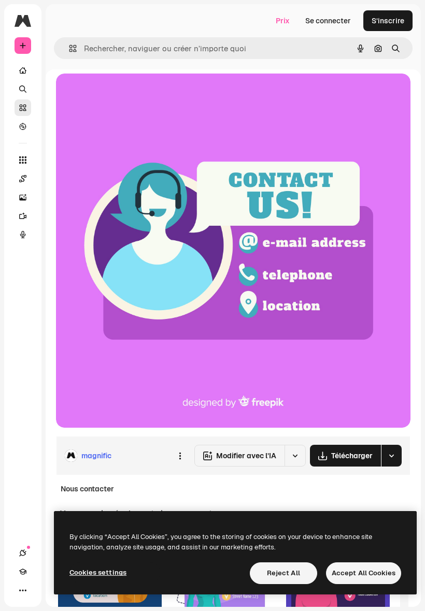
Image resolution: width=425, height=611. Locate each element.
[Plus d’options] (179, 455)
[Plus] (23, 590)
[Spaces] (23, 178)
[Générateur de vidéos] (23, 216)
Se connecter (328, 20)
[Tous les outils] (23, 160)
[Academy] (23, 571)
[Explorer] (23, 126)
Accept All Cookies (363, 573)
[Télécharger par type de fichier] (391, 456)
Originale (124, 93)
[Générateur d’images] (23, 197)
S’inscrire (388, 20)
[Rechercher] (23, 89)
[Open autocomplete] (68, 48)
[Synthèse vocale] (23, 234)
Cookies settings (97, 572)
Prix (283, 20)
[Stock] (23, 107)
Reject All (283, 573)
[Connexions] (23, 553)
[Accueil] (23, 70)
